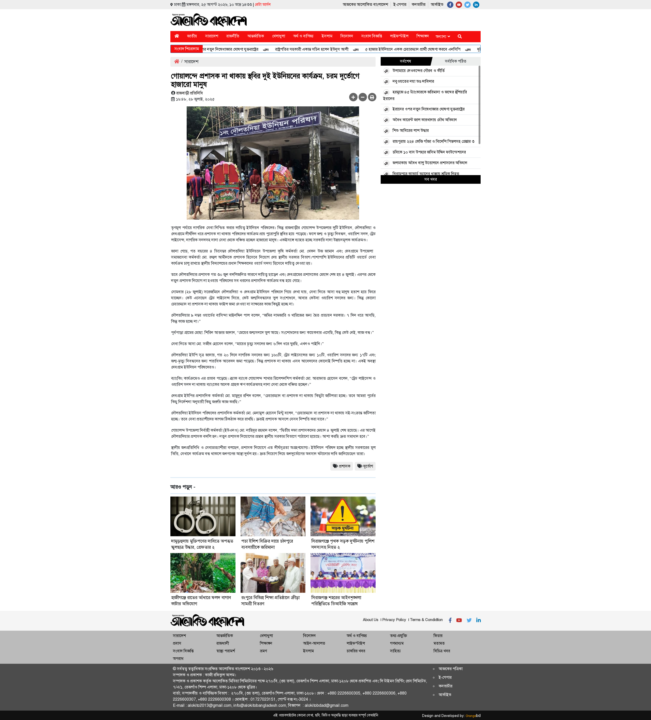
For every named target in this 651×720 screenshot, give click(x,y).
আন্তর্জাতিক (255, 36)
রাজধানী (222, 643)
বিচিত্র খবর (442, 651)
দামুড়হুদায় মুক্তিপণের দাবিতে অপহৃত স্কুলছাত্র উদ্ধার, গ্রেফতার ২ (202, 544)
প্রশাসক (344, 466)
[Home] (176, 36)
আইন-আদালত (314, 643)
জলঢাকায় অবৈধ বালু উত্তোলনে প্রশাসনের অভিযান (430, 162)
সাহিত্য (395, 651)
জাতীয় (192, 36)
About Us (370, 619)
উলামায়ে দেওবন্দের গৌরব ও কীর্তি (419, 70)
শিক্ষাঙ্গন (423, 36)
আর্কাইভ (437, 4)
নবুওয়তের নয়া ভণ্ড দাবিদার (413, 81)
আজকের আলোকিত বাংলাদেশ (365, 4)
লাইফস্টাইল (399, 36)
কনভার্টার (418, 4)
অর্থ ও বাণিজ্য (303, 36)
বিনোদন (347, 36)
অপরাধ (178, 658)
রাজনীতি (232, 36)
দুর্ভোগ (368, 466)
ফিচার (438, 635)
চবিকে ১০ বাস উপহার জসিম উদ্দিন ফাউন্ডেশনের (429, 152)
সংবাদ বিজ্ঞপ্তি (371, 36)
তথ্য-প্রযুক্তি (398, 635)
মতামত (439, 643)
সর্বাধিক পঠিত (455, 61)
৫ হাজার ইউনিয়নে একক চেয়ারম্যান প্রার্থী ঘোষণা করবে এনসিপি (397, 49)
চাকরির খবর (356, 651)
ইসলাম (327, 36)
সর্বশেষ (405, 61)
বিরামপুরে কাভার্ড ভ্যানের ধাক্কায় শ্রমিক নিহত (426, 173)
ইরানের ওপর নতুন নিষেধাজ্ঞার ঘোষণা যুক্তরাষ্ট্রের (206, 49)
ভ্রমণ (263, 651)
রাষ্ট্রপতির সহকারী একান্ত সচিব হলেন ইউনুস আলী (296, 49)
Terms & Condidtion (426, 619)
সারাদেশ (211, 36)
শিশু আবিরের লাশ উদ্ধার (411, 130)
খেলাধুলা (278, 36)
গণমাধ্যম (397, 643)
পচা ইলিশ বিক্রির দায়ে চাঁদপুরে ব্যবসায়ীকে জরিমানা (267, 544)
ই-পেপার (399, 4)
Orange (473, 716)
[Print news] (372, 97)
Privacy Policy (394, 619)
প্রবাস (177, 643)
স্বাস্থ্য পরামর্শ (225, 651)
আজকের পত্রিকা (451, 668)
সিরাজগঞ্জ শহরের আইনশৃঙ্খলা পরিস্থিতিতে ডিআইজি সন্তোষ (336, 601)
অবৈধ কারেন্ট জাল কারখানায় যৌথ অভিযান (425, 119)
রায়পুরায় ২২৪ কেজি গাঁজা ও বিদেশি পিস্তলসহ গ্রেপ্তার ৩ (433, 141)
